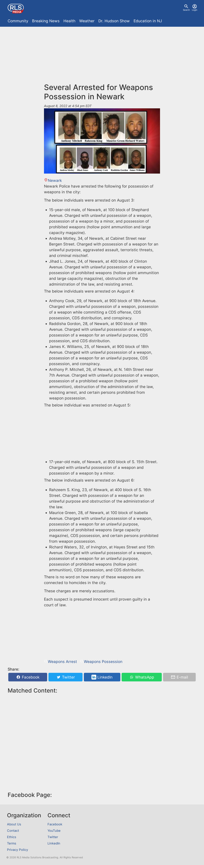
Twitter (68, 677)
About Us (14, 824)
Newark (55, 180)
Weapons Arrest (62, 661)
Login (194, 10)
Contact (13, 831)
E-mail (181, 677)
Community (18, 21)
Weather (87, 21)
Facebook (30, 677)
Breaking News (46, 21)
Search (186, 10)
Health (69, 21)
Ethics (11, 837)
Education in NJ (148, 21)
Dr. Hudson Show (114, 21)
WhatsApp (144, 677)
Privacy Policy (17, 850)
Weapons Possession (103, 661)
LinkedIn (104, 677)
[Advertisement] (102, 56)
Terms (11, 843)
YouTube (54, 831)
